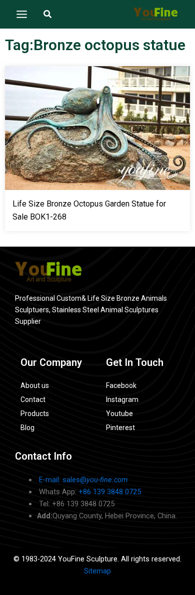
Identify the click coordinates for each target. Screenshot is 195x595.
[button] (48, 14)
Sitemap (97, 570)
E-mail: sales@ (83, 479)
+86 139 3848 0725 (109, 491)
